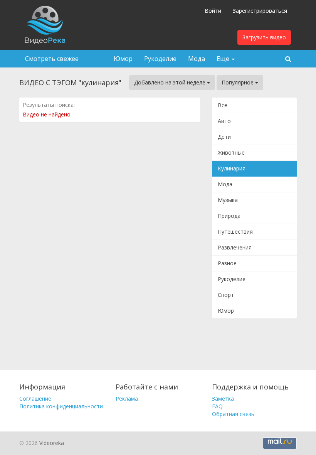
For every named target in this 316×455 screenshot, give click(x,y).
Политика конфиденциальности (61, 406)
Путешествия (235, 231)
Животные (231, 152)
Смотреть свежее (52, 58)
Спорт (226, 294)
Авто (224, 121)
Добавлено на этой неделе (170, 82)
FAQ (217, 406)
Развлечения (235, 247)
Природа (229, 215)
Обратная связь (233, 414)
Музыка (228, 200)
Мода (196, 58)
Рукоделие (160, 58)
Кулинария (231, 168)
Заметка (223, 398)
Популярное (238, 82)
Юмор (123, 58)
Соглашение (35, 398)
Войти (213, 10)
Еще (224, 58)
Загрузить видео (264, 37)
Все (222, 105)
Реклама (127, 398)
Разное (227, 263)
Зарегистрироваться (260, 10)
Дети (224, 136)
